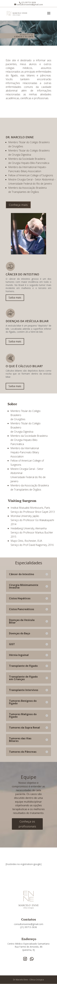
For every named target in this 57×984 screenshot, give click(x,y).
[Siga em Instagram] (25, 958)
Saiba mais (15, 297)
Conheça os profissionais (27, 823)
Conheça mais (18, 205)
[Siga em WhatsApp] (32, 959)
